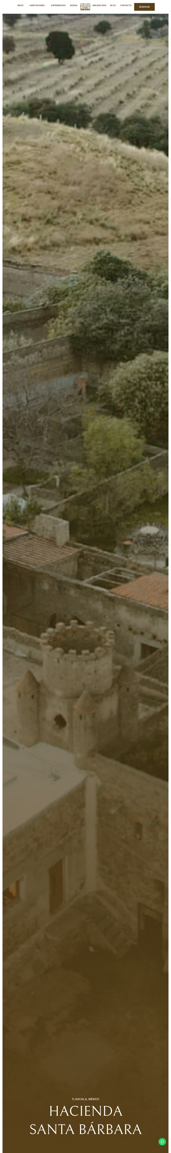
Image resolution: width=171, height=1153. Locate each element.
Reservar (144, 7)
